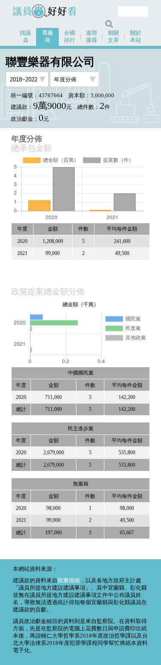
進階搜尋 (91, 36)
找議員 (25, 36)
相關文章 (113, 36)
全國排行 (69, 36)
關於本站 (135, 36)
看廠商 (47, 36)
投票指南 (69, 581)
